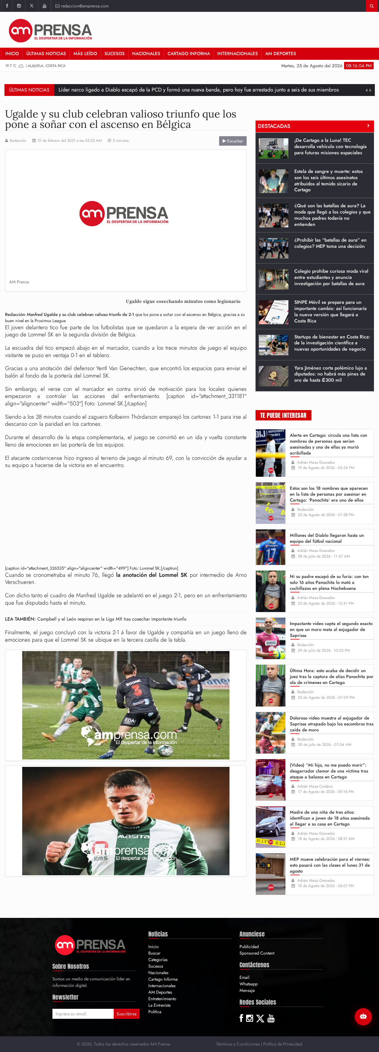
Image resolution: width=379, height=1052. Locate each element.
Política (154, 1011)
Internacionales (237, 53)
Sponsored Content (257, 953)
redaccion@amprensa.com (85, 6)
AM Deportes (280, 53)
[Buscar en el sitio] (372, 6)
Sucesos (115, 53)
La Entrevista (159, 1005)
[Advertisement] (126, 517)
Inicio (12, 53)
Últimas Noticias (46, 53)
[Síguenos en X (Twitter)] (31, 6)
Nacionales (146, 53)
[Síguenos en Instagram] (18, 6)
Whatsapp (249, 984)
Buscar (154, 953)
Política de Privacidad (282, 1044)
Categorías (158, 959)
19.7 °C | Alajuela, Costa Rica (35, 65)
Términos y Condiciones (238, 1044)
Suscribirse (126, 1014)
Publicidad (249, 946)
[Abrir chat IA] (363, 1016)
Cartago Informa (189, 53)
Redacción (18, 140)
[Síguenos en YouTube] (44, 6)
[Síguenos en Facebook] (6, 6)
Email (244, 977)
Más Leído (85, 53)
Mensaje (247, 990)
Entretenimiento (162, 998)
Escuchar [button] (234, 141)
